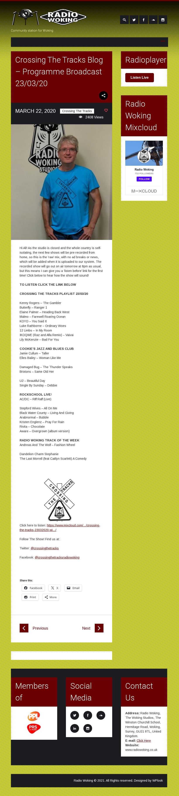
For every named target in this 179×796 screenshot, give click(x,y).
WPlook (157, 780)
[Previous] (24, 631)
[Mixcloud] (153, 19)
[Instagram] (162, 19)
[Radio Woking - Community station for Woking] (50, 22)
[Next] (99, 631)
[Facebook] (143, 19)
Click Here (144, 740)
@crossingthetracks (45, 548)
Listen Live (140, 77)
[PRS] (34, 733)
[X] (134, 19)
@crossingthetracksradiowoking (57, 557)
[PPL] (34, 721)
